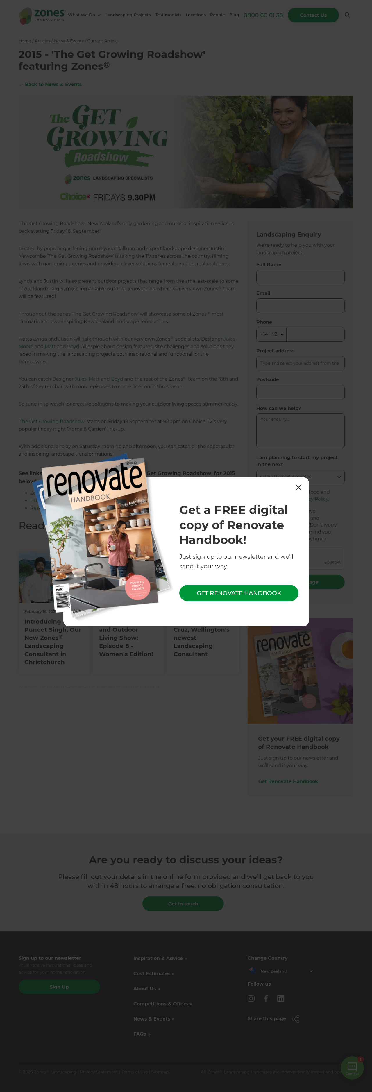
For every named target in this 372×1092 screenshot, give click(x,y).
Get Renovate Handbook (239, 593)
